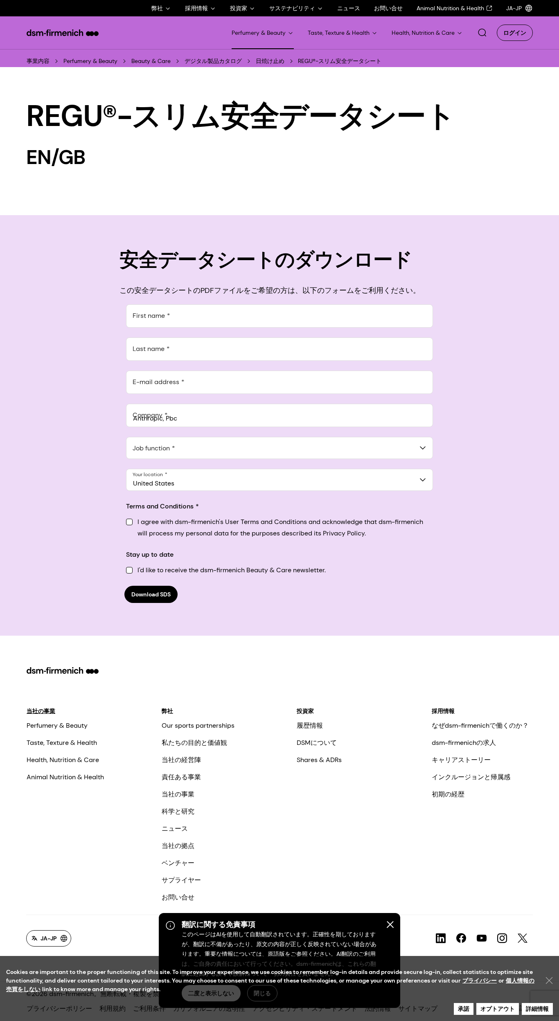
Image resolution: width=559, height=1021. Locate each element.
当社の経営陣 (181, 760)
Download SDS (151, 594)
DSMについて (317, 742)
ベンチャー (178, 863)
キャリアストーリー (461, 760)
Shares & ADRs (319, 760)
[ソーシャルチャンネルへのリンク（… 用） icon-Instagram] (502, 938)
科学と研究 (178, 811)
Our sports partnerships (198, 725)
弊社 (167, 711)
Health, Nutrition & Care (63, 760)
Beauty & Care (151, 61)
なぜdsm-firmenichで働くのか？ (480, 725)
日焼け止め (270, 61)
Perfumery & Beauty (90, 61)
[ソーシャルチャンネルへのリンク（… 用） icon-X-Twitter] (522, 938)
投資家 (305, 711)
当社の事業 (41, 711)
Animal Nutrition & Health (65, 777)
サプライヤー (181, 880)
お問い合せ (178, 897)
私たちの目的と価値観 (194, 742)
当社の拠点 (178, 845)
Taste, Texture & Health (62, 742)
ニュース (175, 828)
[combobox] (279, 448)
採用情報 (443, 711)
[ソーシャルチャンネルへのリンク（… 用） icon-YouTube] (481, 938)
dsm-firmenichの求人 (464, 742)
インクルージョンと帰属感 (471, 777)
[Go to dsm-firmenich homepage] (62, 32)
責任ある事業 (181, 777)
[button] (482, 33)
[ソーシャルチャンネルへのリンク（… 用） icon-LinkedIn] (441, 938)
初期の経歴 (448, 794)
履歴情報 (310, 725)
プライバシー (479, 980)
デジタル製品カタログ (213, 61)
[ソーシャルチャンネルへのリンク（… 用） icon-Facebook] (461, 938)
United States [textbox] (153, 483)
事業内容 (38, 61)
